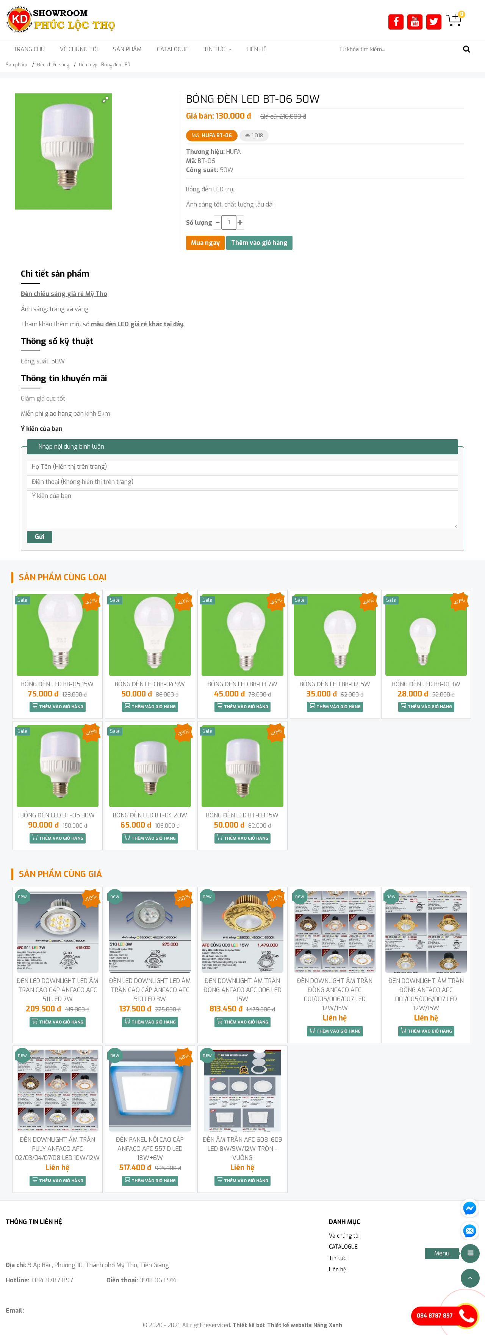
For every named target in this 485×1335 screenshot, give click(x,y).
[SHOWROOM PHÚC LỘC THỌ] (61, 20)
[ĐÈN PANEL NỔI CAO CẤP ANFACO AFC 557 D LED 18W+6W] (150, 1091)
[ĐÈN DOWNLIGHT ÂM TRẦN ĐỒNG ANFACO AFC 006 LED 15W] (242, 932)
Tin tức (337, 1258)
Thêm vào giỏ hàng (60, 707)
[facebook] (396, 21)
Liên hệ (257, 49)
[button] (105, 100)
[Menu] (470, 1253)
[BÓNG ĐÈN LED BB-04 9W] (150, 635)
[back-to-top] (470, 1278)
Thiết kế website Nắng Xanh (304, 1325)
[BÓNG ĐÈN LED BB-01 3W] (426, 635)
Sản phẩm (127, 49)
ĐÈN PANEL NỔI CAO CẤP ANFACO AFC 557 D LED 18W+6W (150, 1149)
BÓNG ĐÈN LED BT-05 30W (57, 815)
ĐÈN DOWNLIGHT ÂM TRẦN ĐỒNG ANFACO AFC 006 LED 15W (242, 990)
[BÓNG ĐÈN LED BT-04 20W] (150, 766)
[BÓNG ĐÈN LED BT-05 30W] (58, 766)
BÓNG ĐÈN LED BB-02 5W (335, 684)
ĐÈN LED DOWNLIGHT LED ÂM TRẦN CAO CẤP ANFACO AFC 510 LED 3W (150, 990)
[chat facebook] (469, 1207)
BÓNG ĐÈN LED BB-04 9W (150, 684)
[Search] (466, 49)
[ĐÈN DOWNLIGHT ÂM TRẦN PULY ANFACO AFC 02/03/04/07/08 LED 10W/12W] (58, 1091)
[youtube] (415, 21)
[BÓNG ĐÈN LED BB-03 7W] (242, 635)
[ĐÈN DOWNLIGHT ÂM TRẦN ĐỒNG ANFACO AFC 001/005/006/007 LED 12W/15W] (335, 932)
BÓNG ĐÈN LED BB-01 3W (426, 684)
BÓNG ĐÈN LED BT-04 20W (150, 815)
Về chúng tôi (79, 49)
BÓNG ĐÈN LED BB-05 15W (57, 684)
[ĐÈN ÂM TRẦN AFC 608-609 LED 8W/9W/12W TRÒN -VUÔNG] (242, 1091)
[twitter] (433, 21)
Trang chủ (29, 49)
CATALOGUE (172, 49)
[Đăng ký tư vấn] (469, 1230)
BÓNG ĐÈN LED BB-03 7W (242, 684)
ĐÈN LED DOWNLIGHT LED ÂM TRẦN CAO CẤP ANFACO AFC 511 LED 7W (57, 990)
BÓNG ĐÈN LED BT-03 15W (242, 815)
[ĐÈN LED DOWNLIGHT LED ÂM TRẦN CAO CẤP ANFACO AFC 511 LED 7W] (58, 932)
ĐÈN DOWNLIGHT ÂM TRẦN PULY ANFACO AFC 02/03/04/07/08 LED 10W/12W (57, 1149)
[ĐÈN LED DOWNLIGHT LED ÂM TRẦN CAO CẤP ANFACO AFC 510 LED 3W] (150, 932)
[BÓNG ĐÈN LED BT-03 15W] (242, 766)
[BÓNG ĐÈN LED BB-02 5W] (335, 635)
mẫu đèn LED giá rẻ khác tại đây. (138, 324)
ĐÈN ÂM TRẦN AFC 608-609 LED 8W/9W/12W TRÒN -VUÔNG (242, 1149)
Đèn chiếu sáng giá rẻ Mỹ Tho (64, 294)
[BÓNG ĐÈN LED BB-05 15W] (58, 635)
